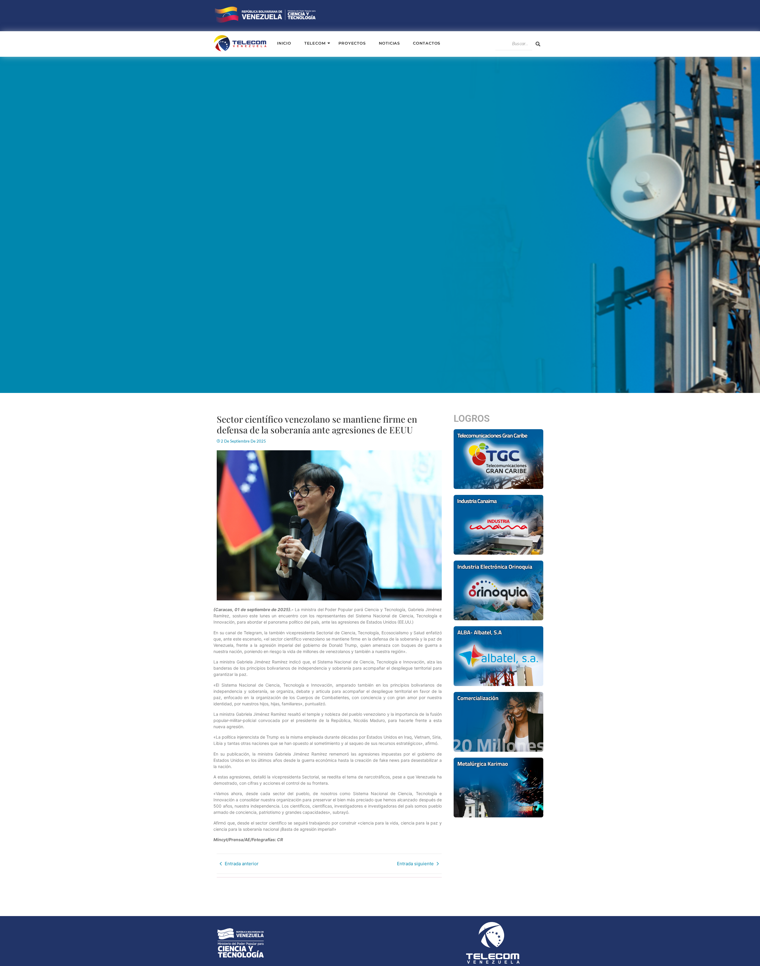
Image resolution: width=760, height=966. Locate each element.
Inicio (284, 43)
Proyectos (351, 43)
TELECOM (315, 43)
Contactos (426, 43)
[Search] (538, 44)
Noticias (389, 43)
